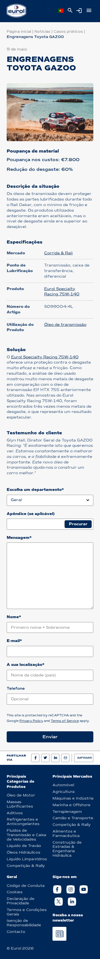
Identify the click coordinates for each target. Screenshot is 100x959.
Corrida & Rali (58, 253)
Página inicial (19, 31)
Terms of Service (65, 721)
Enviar (50, 736)
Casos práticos (68, 31)
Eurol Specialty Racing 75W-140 (45, 357)
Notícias (42, 31)
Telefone (16, 688)
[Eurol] (16, 10)
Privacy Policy (31, 721)
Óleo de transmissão (65, 324)
